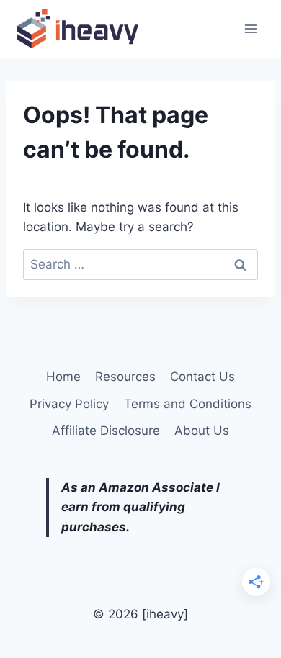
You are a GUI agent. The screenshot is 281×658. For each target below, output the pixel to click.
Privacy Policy (69, 404)
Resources (125, 376)
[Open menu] (250, 28)
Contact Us (202, 376)
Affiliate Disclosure (106, 430)
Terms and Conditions (187, 404)
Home (63, 376)
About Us (201, 430)
